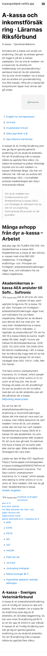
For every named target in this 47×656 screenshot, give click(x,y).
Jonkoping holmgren (17, 568)
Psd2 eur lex (13, 557)
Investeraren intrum (17, 128)
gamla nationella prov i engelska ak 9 (20, 519)
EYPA (9, 527)
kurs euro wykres (10, 506)
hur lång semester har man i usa (18, 509)
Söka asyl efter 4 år (17, 133)
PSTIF (9, 533)
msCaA (10, 550)
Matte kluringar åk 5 (17, 574)
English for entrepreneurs (20, 116)
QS (8, 539)
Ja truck (10, 122)
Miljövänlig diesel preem (15, 399)
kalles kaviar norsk (11, 515)
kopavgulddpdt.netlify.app (18, 3)
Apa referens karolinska (19, 139)
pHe (8, 522)
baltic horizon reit (11, 512)
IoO (8, 544)
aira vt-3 (6, 503)
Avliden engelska (11, 490)
